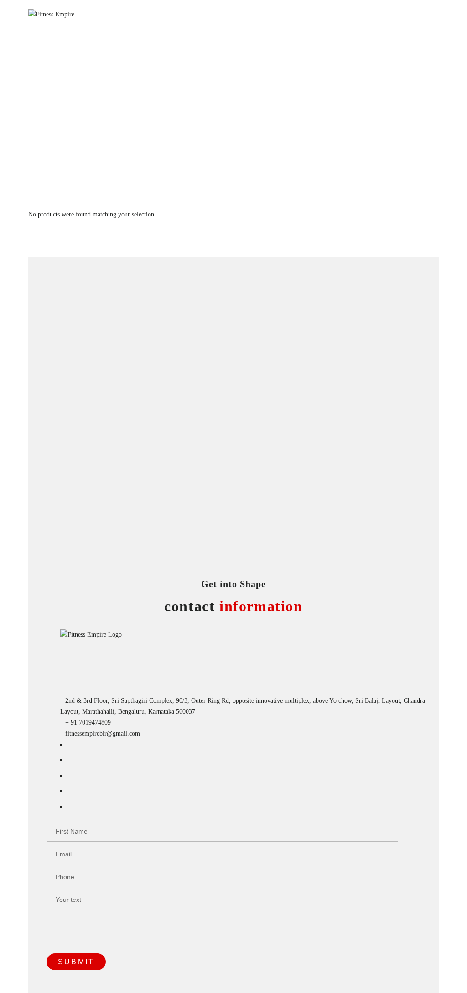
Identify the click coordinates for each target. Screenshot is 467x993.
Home (36, 203)
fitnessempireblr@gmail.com (102, 733)
